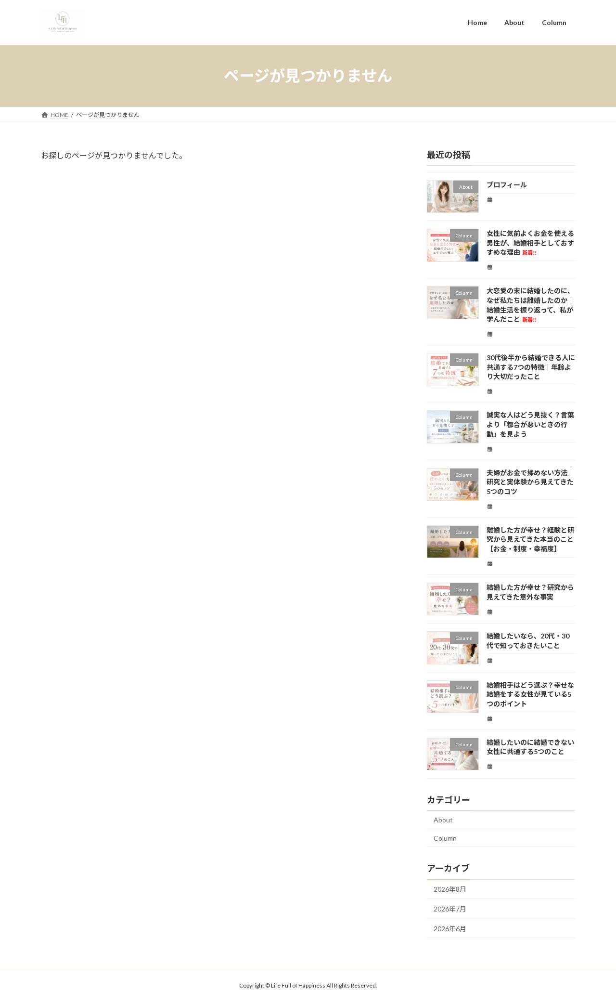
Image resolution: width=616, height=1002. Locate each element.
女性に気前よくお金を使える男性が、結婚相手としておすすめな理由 (530, 242)
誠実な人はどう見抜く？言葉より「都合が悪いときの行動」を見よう (530, 424)
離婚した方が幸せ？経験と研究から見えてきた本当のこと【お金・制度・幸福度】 (530, 538)
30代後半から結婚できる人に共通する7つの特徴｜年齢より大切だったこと (531, 366)
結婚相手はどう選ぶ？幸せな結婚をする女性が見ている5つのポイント (530, 693)
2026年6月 (450, 928)
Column (445, 837)
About (443, 820)
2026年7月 (450, 909)
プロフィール (507, 185)
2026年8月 (450, 889)
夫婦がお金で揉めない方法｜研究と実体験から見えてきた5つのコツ (530, 481)
